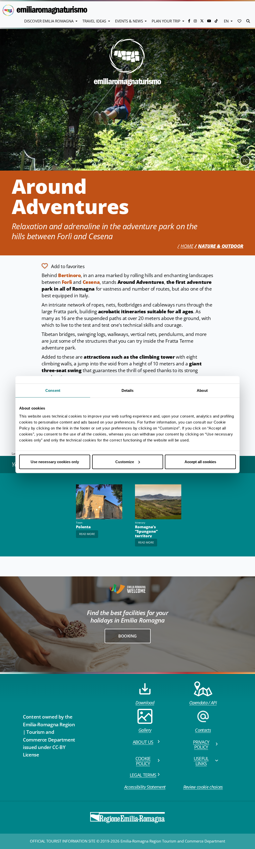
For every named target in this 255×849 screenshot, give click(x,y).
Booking (127, 636)
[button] (239, 21)
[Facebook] (189, 20)
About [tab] (202, 390)
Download (144, 703)
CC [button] (245, 160)
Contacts (203, 730)
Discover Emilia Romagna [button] (49, 20)
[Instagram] (196, 20)
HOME (187, 246)
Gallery (144, 730)
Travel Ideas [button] (94, 20)
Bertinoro (69, 275)
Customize (124, 461)
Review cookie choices (203, 787)
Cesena (91, 282)
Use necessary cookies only (55, 461)
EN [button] (227, 20)
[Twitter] (202, 20)
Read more (87, 534)
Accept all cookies (200, 461)
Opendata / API (202, 703)
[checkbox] (63, 266)
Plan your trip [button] (166, 20)
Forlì (67, 282)
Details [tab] (128, 390)
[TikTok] (216, 20)
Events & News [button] (129, 20)
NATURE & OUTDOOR (220, 246)
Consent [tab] (52, 390)
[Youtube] (209, 20)
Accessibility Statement (144, 787)
